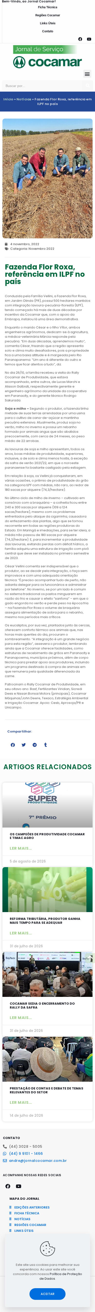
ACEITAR (47, 1294)
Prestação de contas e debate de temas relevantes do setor (46, 1090)
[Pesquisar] (87, 85)
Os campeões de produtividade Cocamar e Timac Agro (47, 836)
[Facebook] (80, 39)
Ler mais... (21, 848)
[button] (87, 74)
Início (8, 99)
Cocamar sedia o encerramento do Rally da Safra (42, 1005)
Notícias (24, 99)
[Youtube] (89, 39)
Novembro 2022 (41, 248)
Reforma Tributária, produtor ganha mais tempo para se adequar (45, 920)
